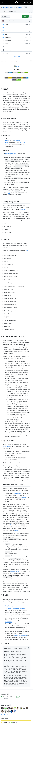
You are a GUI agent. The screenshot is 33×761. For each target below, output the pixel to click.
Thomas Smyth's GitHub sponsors (15, 608)
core (6, 34)
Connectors (7, 226)
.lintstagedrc (8, 50)
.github (6, 24)
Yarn (6, 142)
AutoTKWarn (7, 258)
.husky (6, 27)
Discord (12, 525)
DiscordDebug (8, 283)
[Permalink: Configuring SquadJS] (1, 202)
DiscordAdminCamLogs (11, 273)
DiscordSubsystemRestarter (12, 311)
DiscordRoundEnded (10, 301)
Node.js (7, 140)
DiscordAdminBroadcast (11, 270)
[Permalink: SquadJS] (1, 70)
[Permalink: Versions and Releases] (1, 485)
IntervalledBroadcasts (10, 320)
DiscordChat (7, 280)
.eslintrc (6, 43)
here (9, 193)
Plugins (6, 229)
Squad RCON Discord (20, 635)
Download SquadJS (10, 153)
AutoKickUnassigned (10, 255)
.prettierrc (7, 53)
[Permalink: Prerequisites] (1, 135)
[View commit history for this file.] (29, 21)
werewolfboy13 (8, 21)
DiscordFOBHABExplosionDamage (14, 286)
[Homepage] (16, 2)
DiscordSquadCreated (10, 307)
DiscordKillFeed (8, 289)
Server (6, 223)
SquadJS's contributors (12, 606)
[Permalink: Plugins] (1, 239)
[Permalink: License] (1, 643)
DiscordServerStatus (10, 304)
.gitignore (7, 46)
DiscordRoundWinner (10, 298)
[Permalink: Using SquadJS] (1, 118)
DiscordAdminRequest (10, 277)
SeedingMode (8, 323)
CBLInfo (6, 261)
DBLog (6, 267)
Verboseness (7, 232)
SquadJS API (6, 446)
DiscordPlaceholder (9, 292)
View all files (17, 56)
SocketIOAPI (7, 326)
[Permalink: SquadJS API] (1, 440)
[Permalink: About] (1, 89)
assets (6, 31)
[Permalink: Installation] (1, 150)
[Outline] (31, 61)
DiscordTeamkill (8, 314)
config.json (23, 209)
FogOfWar (7, 317)
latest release (17, 493)
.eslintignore (8, 40)
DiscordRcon (7, 295)
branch (21, 497)
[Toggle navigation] (2, 2)
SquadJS (20, 7)
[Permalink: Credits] (1, 595)
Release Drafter (14, 571)
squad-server (8, 37)
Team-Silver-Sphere (9, 7)
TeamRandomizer (9, 329)
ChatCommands (8, 264)
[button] (29, 648)
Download (17, 140)
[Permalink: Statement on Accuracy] (1, 336)
